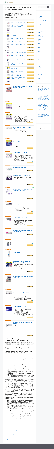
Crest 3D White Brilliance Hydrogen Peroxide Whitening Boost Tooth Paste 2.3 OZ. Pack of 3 (22, 241)
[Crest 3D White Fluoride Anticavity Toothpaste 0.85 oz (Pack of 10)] (8, 81)
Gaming (39, 48)
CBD (38, 28)
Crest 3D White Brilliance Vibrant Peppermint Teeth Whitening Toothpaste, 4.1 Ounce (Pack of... (22, 104)
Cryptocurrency (40, 31)
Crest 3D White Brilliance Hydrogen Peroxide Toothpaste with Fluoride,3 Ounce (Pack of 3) (22, 87)
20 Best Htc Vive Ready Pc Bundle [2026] (11, 440)
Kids (38, 55)
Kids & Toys (40, 56)
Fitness (39, 40)
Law (38, 59)
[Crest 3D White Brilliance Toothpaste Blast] (8, 41)
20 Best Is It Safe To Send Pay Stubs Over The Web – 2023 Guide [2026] (43, 96)
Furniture (39, 43)
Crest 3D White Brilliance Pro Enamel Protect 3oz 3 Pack (18, 44)
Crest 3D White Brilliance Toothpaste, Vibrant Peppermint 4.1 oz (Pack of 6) (23, 204)
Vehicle (39, 81)
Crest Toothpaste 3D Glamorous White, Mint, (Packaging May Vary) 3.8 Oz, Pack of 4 (22, 141)
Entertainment (40, 36)
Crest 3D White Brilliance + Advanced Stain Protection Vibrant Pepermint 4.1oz (22, 231)
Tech (39, 71)
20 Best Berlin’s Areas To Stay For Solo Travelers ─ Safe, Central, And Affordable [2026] (43, 102)
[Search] (48, 7)
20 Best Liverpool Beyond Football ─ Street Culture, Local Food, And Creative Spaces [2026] (43, 92)
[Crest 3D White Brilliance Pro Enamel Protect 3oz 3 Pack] (8, 44)
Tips (38, 75)
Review (39, 66)
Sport (39, 70)
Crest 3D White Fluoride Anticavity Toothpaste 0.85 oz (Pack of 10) (22, 323)
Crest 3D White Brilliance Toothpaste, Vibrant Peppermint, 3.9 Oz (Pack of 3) (23, 114)
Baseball (39, 19)
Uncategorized (40, 79)
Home (39, 54)
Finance (39, 39)
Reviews (7, 439)
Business (39, 23)
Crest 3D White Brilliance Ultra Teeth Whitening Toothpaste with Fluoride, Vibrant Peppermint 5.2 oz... (22, 218)
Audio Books (40, 17)
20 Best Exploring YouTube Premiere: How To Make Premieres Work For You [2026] (43, 115)
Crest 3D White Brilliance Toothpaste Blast (16, 41)
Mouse (39, 62)
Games (39, 47)
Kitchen (39, 58)
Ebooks (39, 32)
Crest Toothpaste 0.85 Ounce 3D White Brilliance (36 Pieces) (22, 128)
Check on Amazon (30, 22)
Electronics (40, 35)
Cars (39, 25)
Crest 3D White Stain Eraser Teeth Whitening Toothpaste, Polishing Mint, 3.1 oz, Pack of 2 (23, 307)
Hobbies (39, 52)
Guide (39, 50)
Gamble (39, 44)
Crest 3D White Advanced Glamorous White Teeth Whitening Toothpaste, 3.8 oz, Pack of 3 (21, 262)
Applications (40, 16)
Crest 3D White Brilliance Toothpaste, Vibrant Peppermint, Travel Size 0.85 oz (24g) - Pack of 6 (23, 190)
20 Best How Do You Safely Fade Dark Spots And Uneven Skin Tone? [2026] (43, 89)
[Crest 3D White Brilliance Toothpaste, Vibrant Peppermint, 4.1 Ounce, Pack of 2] (8, 64)
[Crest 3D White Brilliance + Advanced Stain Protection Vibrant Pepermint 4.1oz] (8, 55)
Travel (39, 78)
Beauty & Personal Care (42, 20)
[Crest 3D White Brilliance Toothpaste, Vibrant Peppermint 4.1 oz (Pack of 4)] (8, 72)
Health (39, 51)
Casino (39, 27)
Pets (38, 63)
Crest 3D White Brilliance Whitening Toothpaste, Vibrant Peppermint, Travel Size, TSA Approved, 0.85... (22, 292)
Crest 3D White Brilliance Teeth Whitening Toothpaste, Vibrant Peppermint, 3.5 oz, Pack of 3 (22, 153)
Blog (38, 21)
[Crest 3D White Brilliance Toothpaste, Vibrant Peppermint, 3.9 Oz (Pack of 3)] (8, 29)
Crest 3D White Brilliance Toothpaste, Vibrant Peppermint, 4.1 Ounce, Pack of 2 (23, 252)
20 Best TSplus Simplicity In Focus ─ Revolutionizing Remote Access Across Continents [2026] (43, 112)
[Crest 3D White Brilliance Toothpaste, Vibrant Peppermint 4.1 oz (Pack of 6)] (8, 50)
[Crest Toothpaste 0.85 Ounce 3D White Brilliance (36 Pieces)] (8, 32)
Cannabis (39, 24)
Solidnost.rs (28, 447)
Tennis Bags (40, 74)
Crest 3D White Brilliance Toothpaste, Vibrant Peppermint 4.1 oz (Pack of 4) (23, 277)
